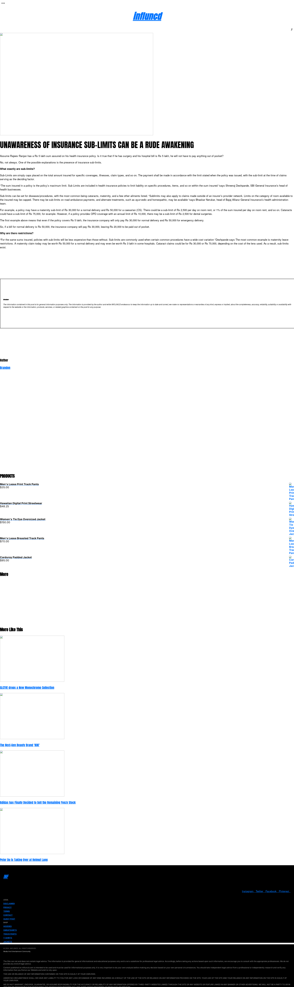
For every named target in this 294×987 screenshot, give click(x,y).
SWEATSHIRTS (10, 930)
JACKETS (7, 941)
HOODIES (7, 926)
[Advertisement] (92, 423)
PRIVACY (7, 907)
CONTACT (8, 915)
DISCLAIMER (9, 903)
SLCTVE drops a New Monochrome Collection (27, 687)
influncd (147, 16)
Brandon (5, 367)
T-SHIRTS (7, 938)
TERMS (6, 911)
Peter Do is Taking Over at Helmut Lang (24, 860)
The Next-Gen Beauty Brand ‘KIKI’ (20, 745)
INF (5, 876)
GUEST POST (9, 919)
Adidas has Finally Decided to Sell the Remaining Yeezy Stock (38, 802)
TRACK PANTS (10, 934)
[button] (3, 3)
